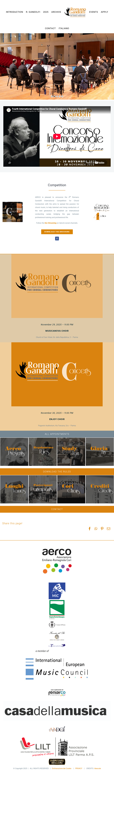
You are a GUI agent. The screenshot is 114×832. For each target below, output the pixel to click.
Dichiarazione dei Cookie (62, 768)
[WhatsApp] (96, 528)
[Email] (108, 528)
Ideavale (97, 768)
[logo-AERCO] (57, 545)
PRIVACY (79, 768)
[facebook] (57, 238)
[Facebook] (89, 528)
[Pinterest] (102, 528)
